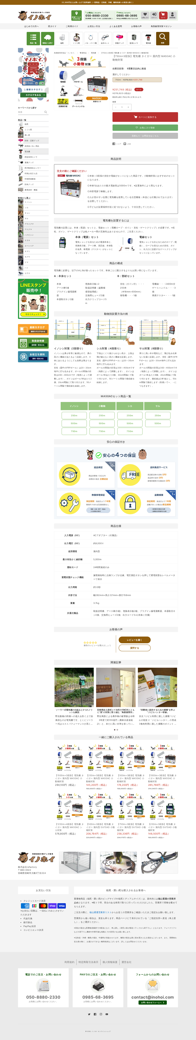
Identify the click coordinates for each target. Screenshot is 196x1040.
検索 (162, 43)
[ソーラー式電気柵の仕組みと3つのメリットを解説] (74, 687)
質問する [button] (134, 648)
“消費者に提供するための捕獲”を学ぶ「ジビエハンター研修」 (157, 711)
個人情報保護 (110, 962)
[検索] (46, 112)
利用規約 (69, 962)
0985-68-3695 (98, 997)
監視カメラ (134, 43)
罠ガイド (52, 26)
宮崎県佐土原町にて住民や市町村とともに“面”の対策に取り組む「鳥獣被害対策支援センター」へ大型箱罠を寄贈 (116, 712)
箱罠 (62, 43)
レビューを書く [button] (134, 640)
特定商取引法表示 (88, 962)
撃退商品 (83, 53)
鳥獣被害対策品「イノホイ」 (65, 53)
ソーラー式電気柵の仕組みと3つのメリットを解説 (74, 711)
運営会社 (126, 962)
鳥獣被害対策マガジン (161, 26)
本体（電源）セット (87, 237)
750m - (128, 80)
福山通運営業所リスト (100, 912)
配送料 (115, 97)
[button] (114, 730)
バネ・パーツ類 (91, 43)
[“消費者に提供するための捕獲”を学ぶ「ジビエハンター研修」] (157, 687)
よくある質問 (115, 26)
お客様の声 (136, 26)
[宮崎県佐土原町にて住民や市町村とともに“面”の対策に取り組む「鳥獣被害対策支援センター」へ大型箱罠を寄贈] (115, 687)
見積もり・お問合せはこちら (145, 136)
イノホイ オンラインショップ (101, 1031)
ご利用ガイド (72, 26)
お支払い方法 (94, 26)
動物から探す (48, 43)
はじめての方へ (31, 26)
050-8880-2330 (43, 997)
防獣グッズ (119, 43)
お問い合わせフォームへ (151, 1002)
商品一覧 (33, 43)
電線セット (145, 237)
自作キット (105, 43)
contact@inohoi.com (152, 997)
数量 (114, 102)
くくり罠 (76, 43)
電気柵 (148, 43)
